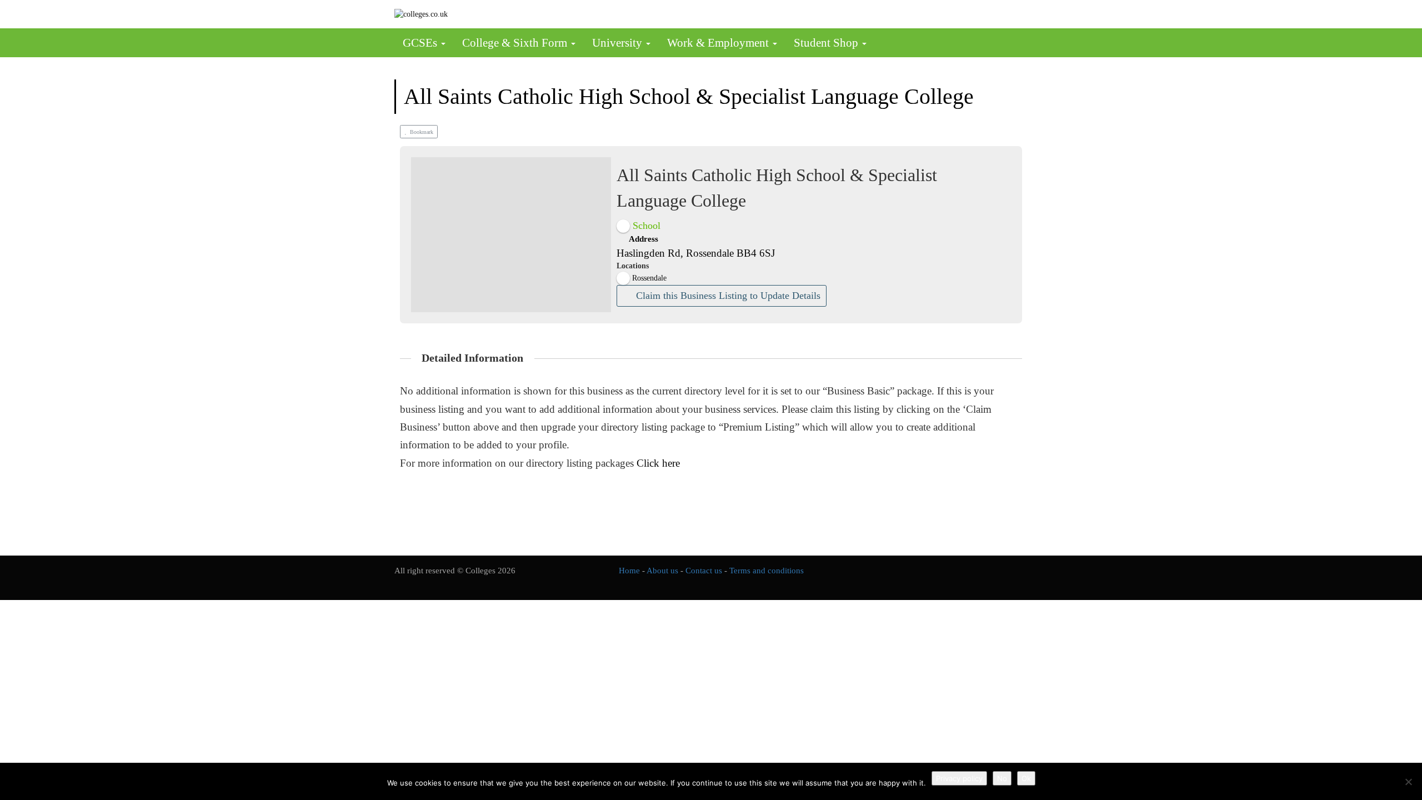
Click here (658, 463)
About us (662, 570)
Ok (1026, 778)
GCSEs (421, 42)
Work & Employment (719, 42)
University (618, 42)
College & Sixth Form (516, 42)
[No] (1408, 781)
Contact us (703, 570)
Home (629, 570)
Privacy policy (959, 778)
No (1002, 778)
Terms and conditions (766, 570)
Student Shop (827, 42)
